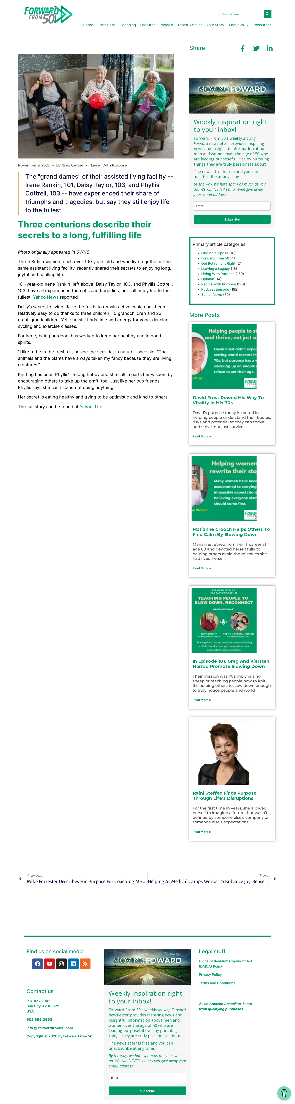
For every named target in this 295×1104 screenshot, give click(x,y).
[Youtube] (49, 963)
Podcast (167, 24)
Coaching (128, 24)
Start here (106, 24)
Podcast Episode (215, 289)
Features (147, 24)
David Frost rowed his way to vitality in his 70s (228, 400)
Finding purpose (214, 253)
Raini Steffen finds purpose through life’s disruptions (224, 795)
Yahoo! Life (91, 406)
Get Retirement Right (218, 263)
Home (88, 24)
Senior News (211, 294)
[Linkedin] (73, 963)
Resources (262, 24)
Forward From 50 (215, 258)
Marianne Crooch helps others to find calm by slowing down (231, 532)
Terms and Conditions (217, 983)
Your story (215, 24)
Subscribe (232, 219)
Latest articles (190, 24)
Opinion (207, 279)
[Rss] (85, 963)
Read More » (202, 436)
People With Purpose (218, 284)
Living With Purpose (109, 165)
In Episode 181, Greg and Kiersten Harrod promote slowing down (231, 664)
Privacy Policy (210, 974)
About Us (236, 24)
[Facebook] (37, 963)
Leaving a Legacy (215, 268)
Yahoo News (46, 297)
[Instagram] (61, 963)
